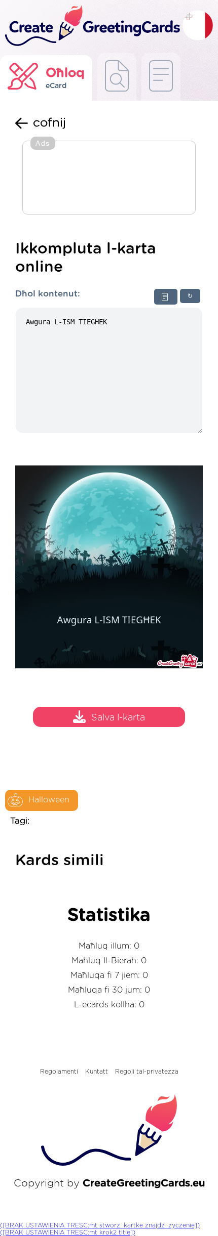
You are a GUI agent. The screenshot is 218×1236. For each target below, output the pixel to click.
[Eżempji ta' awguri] (116, 77)
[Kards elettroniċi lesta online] (160, 77)
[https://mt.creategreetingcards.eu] (91, 26)
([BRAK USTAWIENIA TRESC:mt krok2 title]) (67, 1232)
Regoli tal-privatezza (146, 1072)
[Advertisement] (109, 178)
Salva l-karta (118, 717)
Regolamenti (59, 1072)
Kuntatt (96, 1072)
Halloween (48, 800)
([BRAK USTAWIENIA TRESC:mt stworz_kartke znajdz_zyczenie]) (100, 1225)
